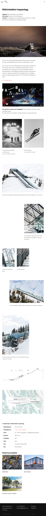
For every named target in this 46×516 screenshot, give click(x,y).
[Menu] (44, 1)
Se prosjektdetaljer (7, 80)
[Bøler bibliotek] (34, 462)
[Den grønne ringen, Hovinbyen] (12, 484)
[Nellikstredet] (12, 462)
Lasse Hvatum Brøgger (20, 429)
